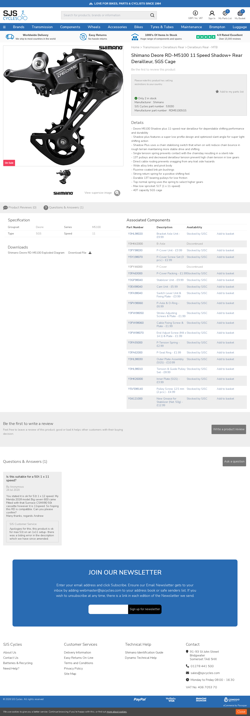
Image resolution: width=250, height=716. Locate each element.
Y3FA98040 (135, 293)
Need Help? (11, 668)
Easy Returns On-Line (78, 658)
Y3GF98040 (135, 280)
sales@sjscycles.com (205, 673)
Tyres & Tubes (162, 27)
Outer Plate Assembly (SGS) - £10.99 (170, 360)
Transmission (42, 27)
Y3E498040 (135, 287)
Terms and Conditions (78, 663)
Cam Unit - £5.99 (167, 287)
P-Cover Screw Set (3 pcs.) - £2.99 (170, 258)
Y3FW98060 (136, 323)
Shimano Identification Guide (144, 652)
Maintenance (191, 27)
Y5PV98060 (135, 303)
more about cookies (117, 711)
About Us (9, 652)
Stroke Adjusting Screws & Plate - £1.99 (171, 314)
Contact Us (10, 658)
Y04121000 (135, 398)
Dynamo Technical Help (141, 658)
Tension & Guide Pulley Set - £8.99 (171, 370)
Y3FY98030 (135, 250)
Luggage (240, 27)
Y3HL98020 (135, 234)
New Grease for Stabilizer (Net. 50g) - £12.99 (170, 402)
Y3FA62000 (135, 352)
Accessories (117, 27)
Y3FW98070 (136, 333)
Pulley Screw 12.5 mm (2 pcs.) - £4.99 (170, 390)
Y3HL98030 (135, 359)
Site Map (70, 674)
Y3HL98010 (135, 369)
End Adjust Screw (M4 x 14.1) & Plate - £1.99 (171, 334)
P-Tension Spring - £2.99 (168, 344)
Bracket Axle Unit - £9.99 (168, 235)
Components (70, 27)
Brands (18, 27)
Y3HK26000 (135, 379)
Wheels (94, 27)
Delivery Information (77, 652)
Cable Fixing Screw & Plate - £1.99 (170, 324)
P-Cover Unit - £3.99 (169, 250)
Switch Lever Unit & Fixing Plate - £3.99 (169, 294)
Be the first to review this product (153, 69)
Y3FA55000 (135, 342)
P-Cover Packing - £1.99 (172, 273)
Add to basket (225, 234)
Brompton (217, 27)
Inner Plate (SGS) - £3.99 (168, 380)
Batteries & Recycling (17, 663)
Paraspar (242, 705)
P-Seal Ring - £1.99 (169, 352)
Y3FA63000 (135, 273)
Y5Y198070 (135, 257)
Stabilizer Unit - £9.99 (170, 280)
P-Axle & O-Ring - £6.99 (168, 304)
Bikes (138, 27)
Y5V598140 (135, 389)
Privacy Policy (73, 668)
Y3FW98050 (136, 313)
